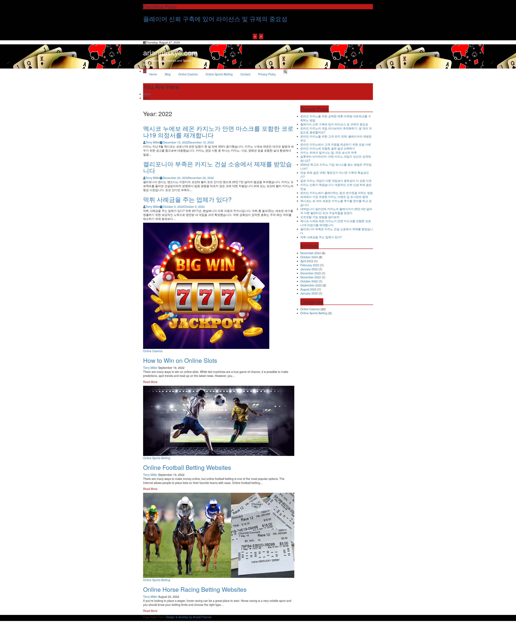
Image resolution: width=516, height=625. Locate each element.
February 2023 (309, 265)
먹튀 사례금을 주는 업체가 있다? (187, 199)
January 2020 (309, 293)
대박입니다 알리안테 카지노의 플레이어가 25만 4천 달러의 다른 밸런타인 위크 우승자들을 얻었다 (336, 211)
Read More (150, 382)
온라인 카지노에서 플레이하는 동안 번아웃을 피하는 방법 (336, 193)
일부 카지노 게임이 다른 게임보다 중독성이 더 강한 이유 (336, 181)
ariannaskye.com (170, 52)
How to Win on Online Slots (180, 360)
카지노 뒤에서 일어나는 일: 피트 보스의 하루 (328, 152)
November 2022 (310, 277)
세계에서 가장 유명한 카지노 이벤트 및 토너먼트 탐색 (334, 197)
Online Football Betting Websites (187, 467)
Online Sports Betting (219, 74)
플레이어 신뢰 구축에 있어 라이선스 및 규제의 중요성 (215, 18)
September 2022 (311, 285)
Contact (245, 74)
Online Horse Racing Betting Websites (195, 589)
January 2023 (309, 269)
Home (153, 74)
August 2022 (308, 289)
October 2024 (309, 257)
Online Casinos (188, 74)
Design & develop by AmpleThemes (188, 617)
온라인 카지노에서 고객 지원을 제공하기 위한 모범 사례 (335, 144)
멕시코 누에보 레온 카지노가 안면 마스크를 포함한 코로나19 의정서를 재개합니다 (218, 131)
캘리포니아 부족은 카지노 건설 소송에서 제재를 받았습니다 (217, 167)
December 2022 (310, 273)
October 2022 (309, 281)
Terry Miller (150, 368)
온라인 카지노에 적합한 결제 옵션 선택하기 (327, 148)
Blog (168, 74)
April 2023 (306, 261)
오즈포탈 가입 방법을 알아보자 (319, 217)
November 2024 (310, 253)
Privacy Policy (267, 74)
